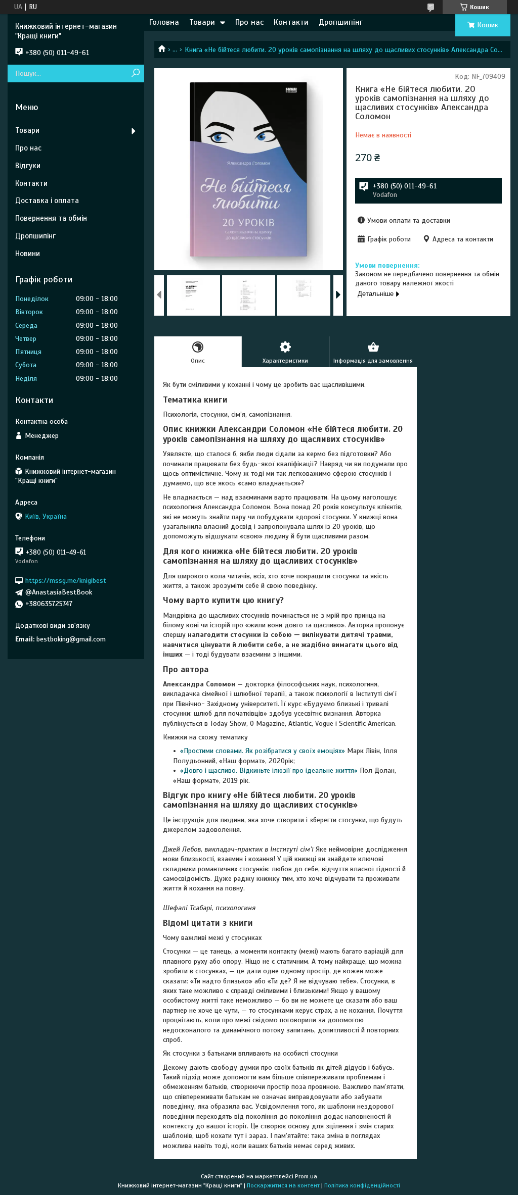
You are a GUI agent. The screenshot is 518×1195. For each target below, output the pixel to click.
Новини (27, 253)
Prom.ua (306, 1176)
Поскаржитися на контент (283, 1185)
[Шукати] (135, 73)
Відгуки (27, 165)
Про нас (249, 22)
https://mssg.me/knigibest (65, 580)
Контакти (291, 22)
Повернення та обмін (51, 218)
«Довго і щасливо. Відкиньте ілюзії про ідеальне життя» (269, 770)
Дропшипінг (341, 22)
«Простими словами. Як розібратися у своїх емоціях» (262, 750)
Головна (164, 22)
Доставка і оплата (47, 200)
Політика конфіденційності (362, 1185)
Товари (202, 22)
